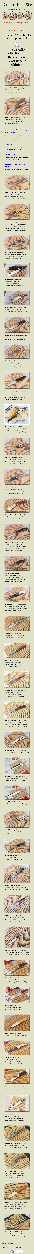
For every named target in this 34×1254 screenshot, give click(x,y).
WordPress (17, 1247)
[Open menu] (17, 27)
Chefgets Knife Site (7, 1243)
